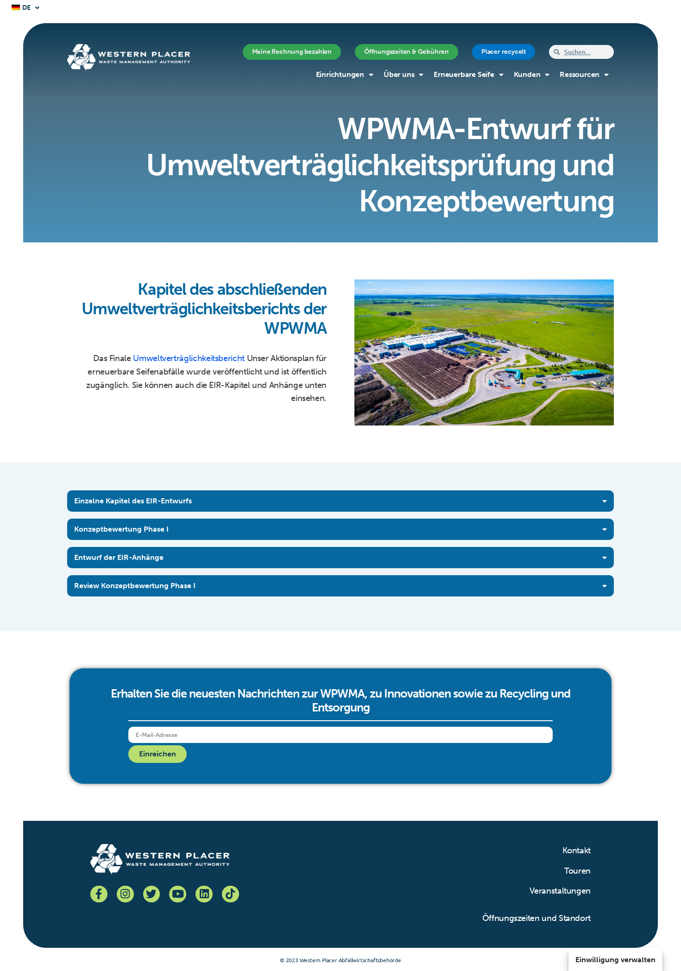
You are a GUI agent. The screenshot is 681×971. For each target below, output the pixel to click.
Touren (577, 871)
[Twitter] (151, 894)
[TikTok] (230, 894)
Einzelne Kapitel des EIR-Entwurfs (133, 500)
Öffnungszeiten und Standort (536, 918)
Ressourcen (579, 74)
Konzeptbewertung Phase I (121, 529)
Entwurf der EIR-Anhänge (119, 557)
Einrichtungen (340, 74)
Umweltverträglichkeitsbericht (189, 358)
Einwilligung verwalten (615, 959)
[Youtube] (177, 894)
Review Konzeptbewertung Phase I (134, 585)
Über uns (399, 74)
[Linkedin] (204, 894)
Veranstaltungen (560, 891)
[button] (340, 501)
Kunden (527, 74)
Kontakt (576, 850)
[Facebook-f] (98, 894)
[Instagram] (125, 894)
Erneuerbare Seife (464, 74)
